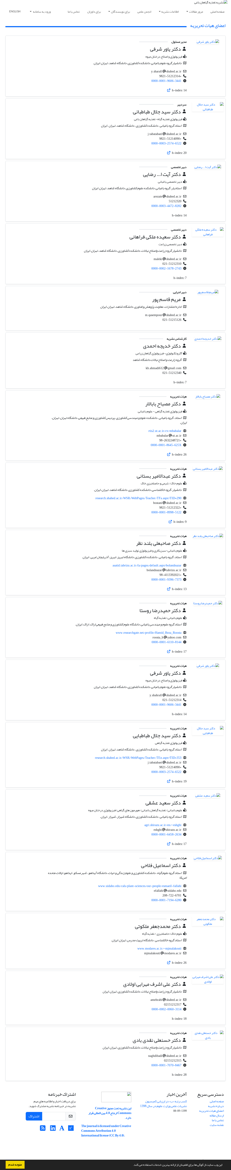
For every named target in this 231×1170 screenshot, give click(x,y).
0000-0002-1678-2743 (166, 268)
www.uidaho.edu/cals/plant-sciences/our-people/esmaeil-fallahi (139, 886)
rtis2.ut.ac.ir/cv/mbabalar (164, 431)
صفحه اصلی (217, 12)
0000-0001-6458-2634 (166, 834)
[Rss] (43, 1129)
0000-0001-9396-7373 (166, 580)
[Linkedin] (53, 1129)
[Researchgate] (71, 1129)
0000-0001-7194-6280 (166, 900)
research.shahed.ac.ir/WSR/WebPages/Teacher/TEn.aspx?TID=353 (138, 758)
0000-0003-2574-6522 (166, 143)
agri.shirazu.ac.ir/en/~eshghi (162, 825)
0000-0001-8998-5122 (166, 512)
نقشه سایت (217, 1125)
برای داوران (94, 12)
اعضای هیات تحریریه (211, 1111)
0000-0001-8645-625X (166, 445)
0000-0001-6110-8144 (166, 642)
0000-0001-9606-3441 (166, 81)
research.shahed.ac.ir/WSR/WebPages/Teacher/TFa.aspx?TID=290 (138, 498)
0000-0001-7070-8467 (166, 1065)
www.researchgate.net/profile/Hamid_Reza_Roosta (148, 633)
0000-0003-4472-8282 (166, 206)
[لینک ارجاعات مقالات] (169, 90)
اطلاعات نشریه (170, 12)
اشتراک (34, 1116)
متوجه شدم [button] (15, 1164)
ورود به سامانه (41, 12)
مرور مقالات (196, 12)
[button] (131, 1165)
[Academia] (62, 1129)
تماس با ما (74, 12)
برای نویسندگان (120, 12)
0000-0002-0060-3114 (166, 1009)
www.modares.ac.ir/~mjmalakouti (159, 948)
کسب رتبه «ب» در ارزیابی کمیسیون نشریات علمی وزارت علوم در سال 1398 (163, 1103)
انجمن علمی (144, 12)
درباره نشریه (216, 1106)
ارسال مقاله (217, 1115)
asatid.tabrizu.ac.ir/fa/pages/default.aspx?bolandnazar (147, 565)
